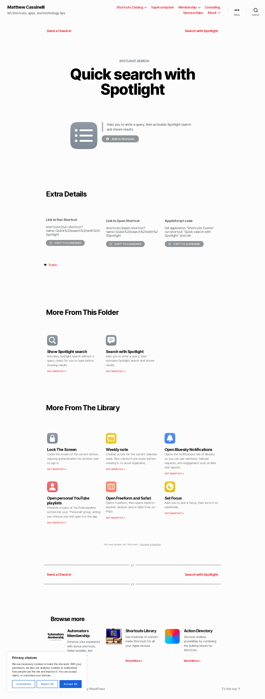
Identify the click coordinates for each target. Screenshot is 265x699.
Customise (23, 683)
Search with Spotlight (124, 351)
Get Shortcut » (57, 371)
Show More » (133, 660)
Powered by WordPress (88, 689)
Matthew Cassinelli (26, 7)
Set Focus (173, 498)
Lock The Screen (62, 449)
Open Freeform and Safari (128, 498)
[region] (47, 672)
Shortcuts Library (140, 630)
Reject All (47, 683)
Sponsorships (193, 13)
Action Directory (198, 630)
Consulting (212, 7)
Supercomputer (162, 7)
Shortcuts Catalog (130, 7)
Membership (187, 7)
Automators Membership (78, 633)
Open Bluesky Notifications (188, 449)
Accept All (70, 683)
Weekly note (117, 449)
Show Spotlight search (67, 351)
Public (52, 265)
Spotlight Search (134, 60)
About (212, 13)
